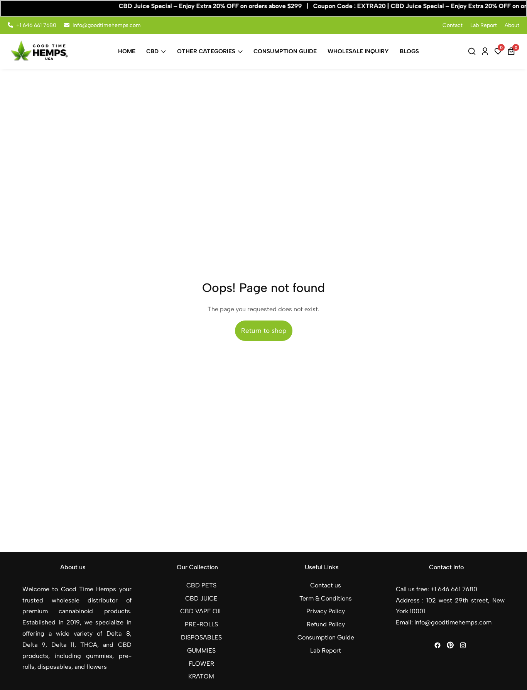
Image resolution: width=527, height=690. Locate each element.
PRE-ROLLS (201, 624)
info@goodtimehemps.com (107, 25)
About (512, 25)
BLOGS (409, 51)
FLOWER (201, 663)
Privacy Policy (325, 611)
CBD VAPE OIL (201, 611)
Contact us (325, 585)
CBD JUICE (201, 598)
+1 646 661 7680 (36, 25)
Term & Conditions (325, 598)
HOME (126, 51)
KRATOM (201, 676)
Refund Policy (326, 624)
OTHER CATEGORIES (206, 51)
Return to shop (263, 330)
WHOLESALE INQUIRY (358, 51)
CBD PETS (201, 585)
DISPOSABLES (201, 637)
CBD (152, 51)
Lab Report (483, 25)
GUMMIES (201, 650)
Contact (453, 25)
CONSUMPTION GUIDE (285, 51)
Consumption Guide (325, 637)
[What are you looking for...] (473, 51)
